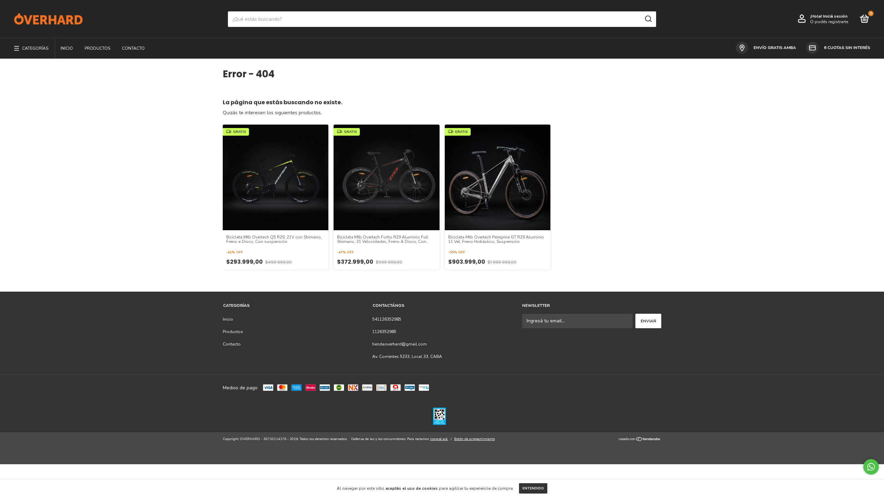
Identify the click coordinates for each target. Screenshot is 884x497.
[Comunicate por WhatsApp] (871, 467)
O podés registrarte (829, 22)
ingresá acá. (439, 439)
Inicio (66, 48)
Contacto (133, 48)
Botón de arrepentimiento (474, 439)
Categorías (35, 48)
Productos (97, 48)
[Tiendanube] (639, 440)
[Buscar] (648, 19)
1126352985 (384, 331)
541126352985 (386, 319)
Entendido (533, 488)
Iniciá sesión (835, 16)
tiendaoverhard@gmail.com (399, 344)
